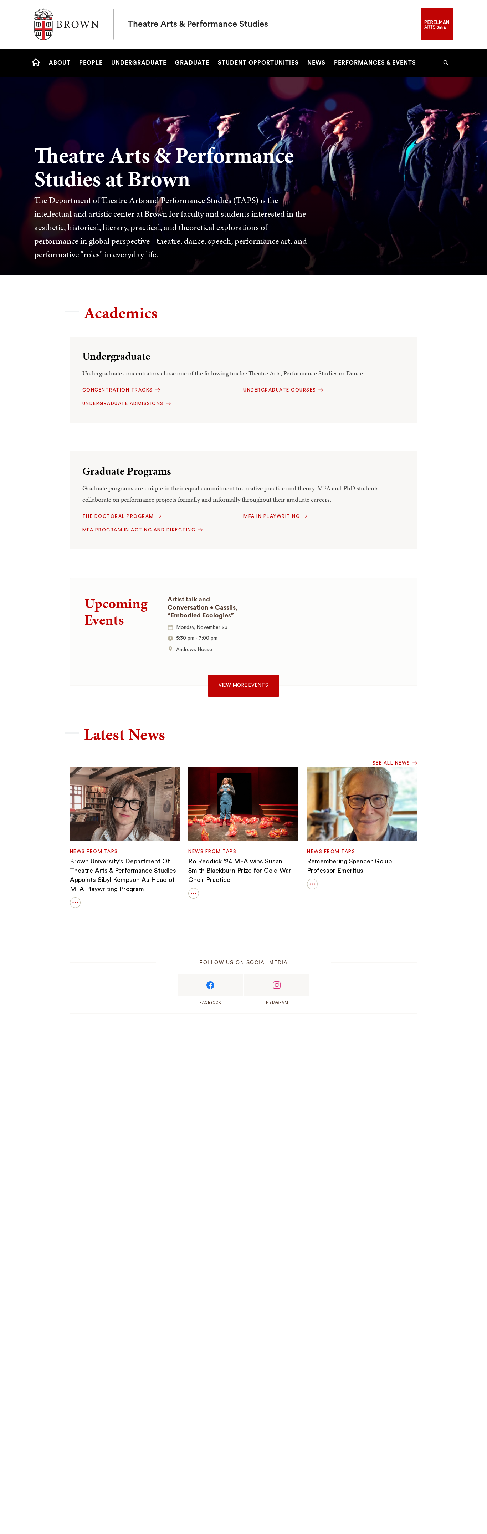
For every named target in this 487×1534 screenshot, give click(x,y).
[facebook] (210, 985)
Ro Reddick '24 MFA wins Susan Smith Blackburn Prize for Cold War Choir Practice (239, 870)
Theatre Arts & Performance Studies (198, 24)
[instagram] (276, 985)
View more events (243, 685)
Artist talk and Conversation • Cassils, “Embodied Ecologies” (203, 607)
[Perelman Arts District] (437, 24)
